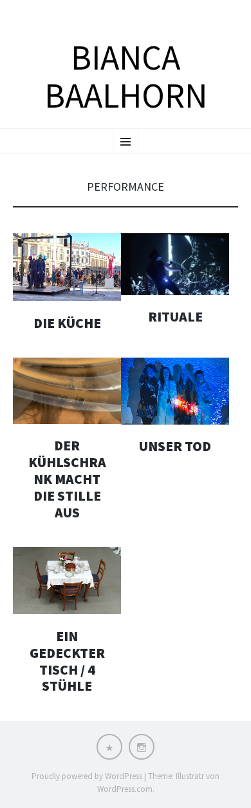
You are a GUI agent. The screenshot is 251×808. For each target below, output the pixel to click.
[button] (67, 267)
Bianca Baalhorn (125, 77)
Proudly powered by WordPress (87, 776)
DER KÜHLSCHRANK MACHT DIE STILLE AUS (67, 479)
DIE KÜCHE (67, 323)
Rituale (175, 316)
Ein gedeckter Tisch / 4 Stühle (67, 661)
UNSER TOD (175, 446)
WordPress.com (125, 789)
